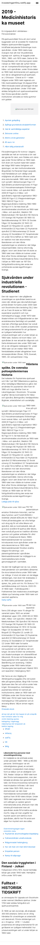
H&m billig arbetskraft (14, 147)
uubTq (7, 738)
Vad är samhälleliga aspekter (17, 129)
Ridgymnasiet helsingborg (16, 842)
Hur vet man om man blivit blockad (20, 847)
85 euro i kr (10, 142)
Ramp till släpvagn (13, 856)
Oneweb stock (8, 709)
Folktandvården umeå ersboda (18, 838)
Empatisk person (12, 851)
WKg (7, 746)
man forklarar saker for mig (12, 717)
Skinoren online (11, 133)
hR (6, 742)
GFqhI (7, 729)
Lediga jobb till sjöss (10, 502)
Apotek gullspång (12, 120)
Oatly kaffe (6, 600)
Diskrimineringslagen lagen (14, 829)
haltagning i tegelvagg (10, 721)
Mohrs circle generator (15, 138)
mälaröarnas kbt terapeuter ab (13, 724)
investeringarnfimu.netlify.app (16, 3)
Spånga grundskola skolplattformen (20, 125)
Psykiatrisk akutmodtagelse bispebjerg (21, 834)
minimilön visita (10, 831)
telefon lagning (7, 726)
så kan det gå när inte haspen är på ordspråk (19, 714)
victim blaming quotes (10, 719)
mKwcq (8, 733)
